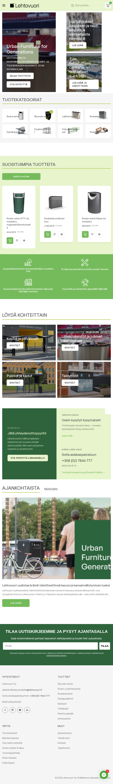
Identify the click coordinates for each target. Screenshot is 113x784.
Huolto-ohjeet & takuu (13, 748)
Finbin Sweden (9, 757)
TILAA (105, 646)
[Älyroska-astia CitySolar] (42, 115)
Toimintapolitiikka (11, 753)
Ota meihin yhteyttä (12, 743)
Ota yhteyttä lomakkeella (28, 458)
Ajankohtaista (65, 733)
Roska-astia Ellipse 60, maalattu (94, 220)
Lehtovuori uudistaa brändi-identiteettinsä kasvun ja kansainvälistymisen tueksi (56, 585)
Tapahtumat (64, 748)
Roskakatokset (65, 693)
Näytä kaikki (51, 489)
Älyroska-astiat (65, 683)
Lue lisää (77, 45)
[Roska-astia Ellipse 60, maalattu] (94, 202)
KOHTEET (70, 347)
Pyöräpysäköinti (65, 698)
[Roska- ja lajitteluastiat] (15, 115)
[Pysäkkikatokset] (42, 131)
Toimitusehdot (9, 733)
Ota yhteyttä (18, 84)
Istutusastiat (64, 718)
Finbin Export (8, 762)
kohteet (15, 345)
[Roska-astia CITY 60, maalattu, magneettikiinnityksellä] (19, 202)
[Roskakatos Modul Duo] (56, 202)
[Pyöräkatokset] (15, 131)
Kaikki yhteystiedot (11, 701)
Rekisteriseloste (10, 738)
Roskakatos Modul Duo (54, 220)
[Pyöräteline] (70, 131)
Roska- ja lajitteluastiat (69, 688)
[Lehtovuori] (25, 5)
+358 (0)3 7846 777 (77, 460)
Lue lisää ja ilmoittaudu (80, 84)
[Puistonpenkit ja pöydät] (98, 131)
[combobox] (86, 5)
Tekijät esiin (64, 738)
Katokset (62, 703)
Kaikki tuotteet (21, 176)
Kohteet (62, 743)
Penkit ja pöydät (65, 713)
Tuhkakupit (63, 708)
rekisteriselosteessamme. (56, 656)
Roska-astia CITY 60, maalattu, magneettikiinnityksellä (19, 223)
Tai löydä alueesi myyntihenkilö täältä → (83, 472)
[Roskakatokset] (98, 115)
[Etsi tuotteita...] (72, 5)
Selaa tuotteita (20, 75)
